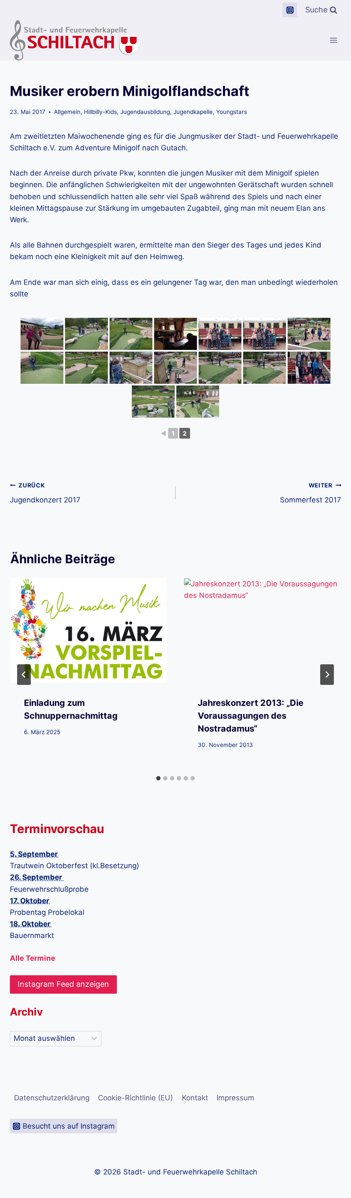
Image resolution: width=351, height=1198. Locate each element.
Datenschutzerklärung (51, 1097)
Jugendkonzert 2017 (45, 493)
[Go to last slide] (24, 674)
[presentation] (88, 630)
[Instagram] (290, 10)
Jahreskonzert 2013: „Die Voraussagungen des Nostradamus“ (250, 716)
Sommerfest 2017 (310, 493)
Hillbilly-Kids (100, 111)
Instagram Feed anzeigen (63, 984)
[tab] (158, 778)
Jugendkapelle (193, 111)
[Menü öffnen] (333, 40)
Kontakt (195, 1097)
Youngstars (231, 111)
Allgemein (67, 111)
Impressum (235, 1097)
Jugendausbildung (145, 111)
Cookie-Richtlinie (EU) (135, 1097)
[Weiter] (327, 674)
